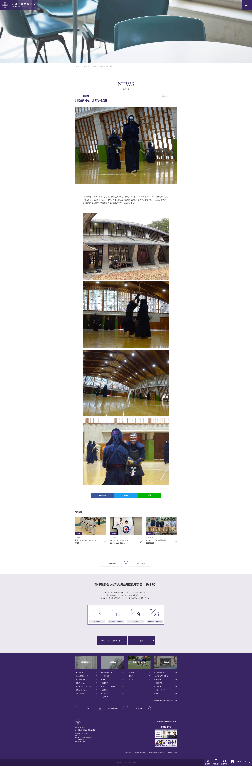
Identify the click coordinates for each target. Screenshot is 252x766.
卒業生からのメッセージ (83, 686)
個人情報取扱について (141, 752)
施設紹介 (105, 690)
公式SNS (105, 697)
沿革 (103, 679)
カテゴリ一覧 (140, 563)
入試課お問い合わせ (161, 676)
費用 (156, 693)
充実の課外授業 (80, 693)
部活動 (131, 676)
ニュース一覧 (111, 563)
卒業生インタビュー (82, 690)
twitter (126, 495)
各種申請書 (138, 708)
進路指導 (105, 683)
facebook (102, 495)
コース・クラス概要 (108, 686)
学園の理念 (105, 676)
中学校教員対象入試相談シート (165, 700)
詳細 (141, 641)
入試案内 (158, 686)
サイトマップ (129, 752)
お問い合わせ (113, 708)
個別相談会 (158, 683)
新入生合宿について (82, 676)
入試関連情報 (159, 672)
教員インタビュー (81, 683)
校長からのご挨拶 (107, 672)
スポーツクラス (160, 690)
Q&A (156, 697)
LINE (149, 495)
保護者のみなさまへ (82, 679)
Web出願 (158, 679)
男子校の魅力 (80, 672)
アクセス (105, 693)
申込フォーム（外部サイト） (111, 641)
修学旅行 (131, 679)
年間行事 (131, 672)
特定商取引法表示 (172, 752)
